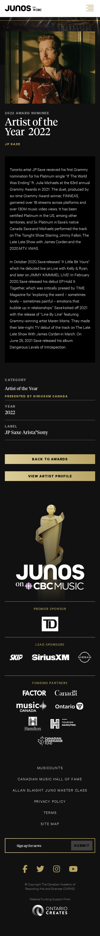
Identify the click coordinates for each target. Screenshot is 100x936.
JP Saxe (12, 144)
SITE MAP (50, 823)
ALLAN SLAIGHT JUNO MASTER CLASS (50, 790)
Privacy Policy (50, 801)
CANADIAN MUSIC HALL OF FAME (50, 778)
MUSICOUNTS (50, 767)
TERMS (50, 812)
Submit (82, 845)
